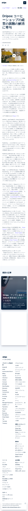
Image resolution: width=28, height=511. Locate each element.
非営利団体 (18, 412)
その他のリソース (6, 489)
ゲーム (17, 400)
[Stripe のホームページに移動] (4, 357)
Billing (3, 373)
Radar (3, 411)
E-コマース (18, 375)
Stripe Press (18, 469)
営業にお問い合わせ (20, 471)
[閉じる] (25, 504)
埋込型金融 (18, 377)
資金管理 (17, 388)
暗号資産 (4, 384)
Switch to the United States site (11, 507)
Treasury (4, 423)
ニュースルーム (7, 8)
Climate (4, 380)
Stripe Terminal (14, 191)
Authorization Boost (7, 371)
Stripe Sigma (5, 417)
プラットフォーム (19, 390)
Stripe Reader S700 (15, 197)
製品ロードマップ (19, 462)
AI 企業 (17, 394)
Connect (4, 382)
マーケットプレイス (20, 386)
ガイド (4, 462)
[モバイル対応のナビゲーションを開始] (24, 2)
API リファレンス (19, 446)
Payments (5, 407)
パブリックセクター (20, 418)
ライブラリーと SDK (20, 452)
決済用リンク (5, 404)
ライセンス (5, 482)
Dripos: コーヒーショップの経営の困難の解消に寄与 (13, 21)
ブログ (4, 466)
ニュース (14, 8)
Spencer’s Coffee (11, 80)
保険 (16, 406)
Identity (4, 394)
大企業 (17, 365)
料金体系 (4, 367)
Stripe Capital (18, 232)
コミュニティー (6, 469)
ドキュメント (18, 444)
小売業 (17, 420)
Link (3, 400)
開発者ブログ (18, 456)
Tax (3, 419)
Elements (4, 388)
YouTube (4, 65)
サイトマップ (5, 484)
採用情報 (17, 464)
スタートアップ (19, 367)
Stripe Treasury (14, 240)
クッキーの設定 (6, 486)
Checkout (4, 377)
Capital (4, 375)
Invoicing (4, 396)
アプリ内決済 (18, 384)
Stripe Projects (19, 454)
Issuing (4, 398)
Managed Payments (7, 402)
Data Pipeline (5, 386)
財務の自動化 (18, 380)
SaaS (16, 392)
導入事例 (20, 8)
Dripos (14, 116)
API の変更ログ (19, 450)
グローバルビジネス (20, 382)
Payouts (4, 409)
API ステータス (19, 448)
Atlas (3, 369)
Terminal (4, 421)
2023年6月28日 (6, 42)
